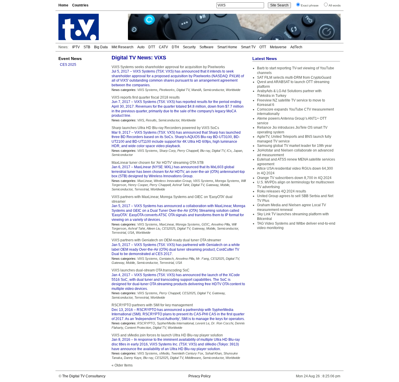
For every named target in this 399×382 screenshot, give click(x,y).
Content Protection (138, 327)
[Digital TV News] (89, 27)
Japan (237, 150)
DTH (175, 47)
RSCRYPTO (146, 323)
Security (189, 47)
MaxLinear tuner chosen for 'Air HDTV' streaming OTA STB (158, 163)
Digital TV (183, 90)
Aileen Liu (153, 228)
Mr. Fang (202, 258)
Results (151, 120)
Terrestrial (141, 189)
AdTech (296, 47)
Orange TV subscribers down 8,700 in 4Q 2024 (294, 178)
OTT (262, 47)
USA (131, 232)
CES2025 (168, 228)
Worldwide (233, 90)
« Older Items (122, 365)
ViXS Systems (147, 90)
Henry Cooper (138, 185)
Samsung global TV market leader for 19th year (294, 146)
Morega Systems (227, 181)
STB (87, 47)
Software (207, 47)
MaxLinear (144, 181)
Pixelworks (167, 90)
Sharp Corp (167, 150)
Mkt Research (122, 47)
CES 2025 (68, 65)
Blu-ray (205, 150)
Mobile (224, 185)
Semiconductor (213, 90)
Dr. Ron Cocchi (222, 323)
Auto (141, 47)
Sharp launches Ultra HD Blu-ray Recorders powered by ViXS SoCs (165, 128)
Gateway (212, 185)
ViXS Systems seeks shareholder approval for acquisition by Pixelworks (168, 67)
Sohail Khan (213, 353)
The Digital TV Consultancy (83, 376)
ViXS (140, 120)
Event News (70, 58)
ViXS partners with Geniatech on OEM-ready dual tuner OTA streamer (166, 240)
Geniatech (166, 258)
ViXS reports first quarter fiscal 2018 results (146, 97)
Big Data (101, 47)
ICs (229, 150)
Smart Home (227, 47)
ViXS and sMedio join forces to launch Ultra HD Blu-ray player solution (167, 335)
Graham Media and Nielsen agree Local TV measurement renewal (291, 207)
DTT (151, 47)
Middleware (193, 357)
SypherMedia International (175, 323)
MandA (196, 90)
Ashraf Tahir (180, 185)
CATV (163, 47)
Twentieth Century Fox (187, 353)
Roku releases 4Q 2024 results (281, 191)
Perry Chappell (187, 150)
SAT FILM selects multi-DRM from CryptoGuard (294, 77)
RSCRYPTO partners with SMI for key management (152, 305)
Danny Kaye (132, 357)
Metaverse (278, 47)
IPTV (76, 47)
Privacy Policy (199, 376)
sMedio (164, 353)
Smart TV (248, 47)
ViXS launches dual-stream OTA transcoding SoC (151, 270)
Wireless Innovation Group (172, 181)
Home (63, 5)
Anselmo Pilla (220, 224)
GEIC (205, 224)
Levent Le (202, 323)
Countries (80, 5)
